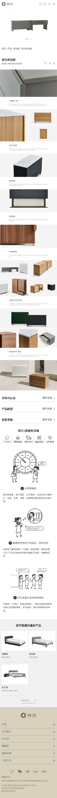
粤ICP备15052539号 (8, 791)
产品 (10, 49)
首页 (4, 49)
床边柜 (16, 49)
